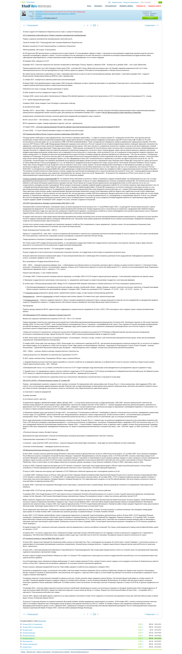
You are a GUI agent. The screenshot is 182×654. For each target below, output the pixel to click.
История (39, 16)
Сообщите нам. (81, 11)
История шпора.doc (29, 635)
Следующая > (150, 25)
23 (139, 635)
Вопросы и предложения (131, 2)
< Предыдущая (32, 25)
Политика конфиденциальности (80, 652)
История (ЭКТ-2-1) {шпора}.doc (32, 624)
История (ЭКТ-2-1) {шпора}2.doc (33, 627)
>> (158, 25)
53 (139, 632)
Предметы (98, 6)
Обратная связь (117, 2)
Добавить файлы (126, 6)
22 (139, 627)
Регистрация (30, 2)
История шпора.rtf (28, 638)
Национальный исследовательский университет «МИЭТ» (56, 14)
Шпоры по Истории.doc (30, 644)
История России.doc (29, 632)
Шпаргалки (39, 18)
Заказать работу (154, 6)
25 (139, 624)
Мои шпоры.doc (28, 641)
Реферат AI (140, 6)
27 (139, 641)
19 (139, 630)
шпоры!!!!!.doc (27, 647)
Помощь (23, 652)
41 (139, 647)
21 (139, 638)
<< (24, 25)
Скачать (150, 18)
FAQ (109, 2)
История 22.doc (27, 630)
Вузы (89, 6)
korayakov (39, 11)
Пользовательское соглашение (61, 652)
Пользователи (110, 6)
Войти (23, 2)
